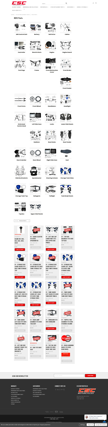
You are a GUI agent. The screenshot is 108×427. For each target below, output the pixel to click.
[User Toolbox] (93, 3)
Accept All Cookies (101, 424)
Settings (82, 424)
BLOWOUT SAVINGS (16, 7)
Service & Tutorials (82, 7)
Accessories (70, 7)
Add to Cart (19, 249)
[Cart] (96, 3)
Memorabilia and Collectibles (30, 7)
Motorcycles (43, 7)
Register (18, 402)
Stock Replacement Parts (57, 7)
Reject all (90, 424)
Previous (7, 422)
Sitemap (13, 404)
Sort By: (16, 220)
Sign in (12, 402)
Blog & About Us (16, 10)
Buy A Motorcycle (37, 392)
